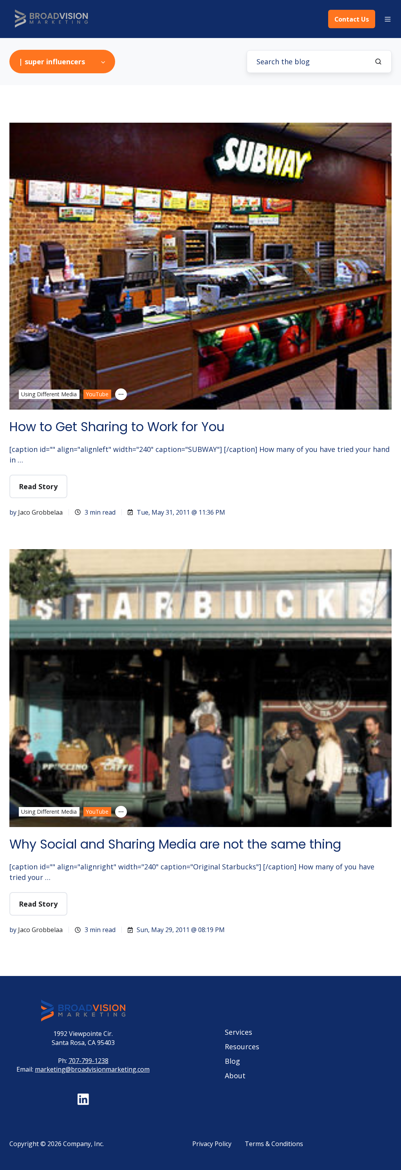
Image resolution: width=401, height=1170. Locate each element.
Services (238, 1032)
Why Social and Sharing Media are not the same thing (175, 844)
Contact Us (351, 19)
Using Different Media (49, 394)
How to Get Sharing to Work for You (116, 426)
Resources (242, 1046)
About (235, 1075)
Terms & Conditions (274, 1143)
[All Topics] (121, 394)
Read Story (38, 486)
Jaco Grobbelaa (40, 512)
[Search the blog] (378, 61)
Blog (232, 1061)
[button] (388, 19)
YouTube (97, 394)
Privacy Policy (211, 1143)
